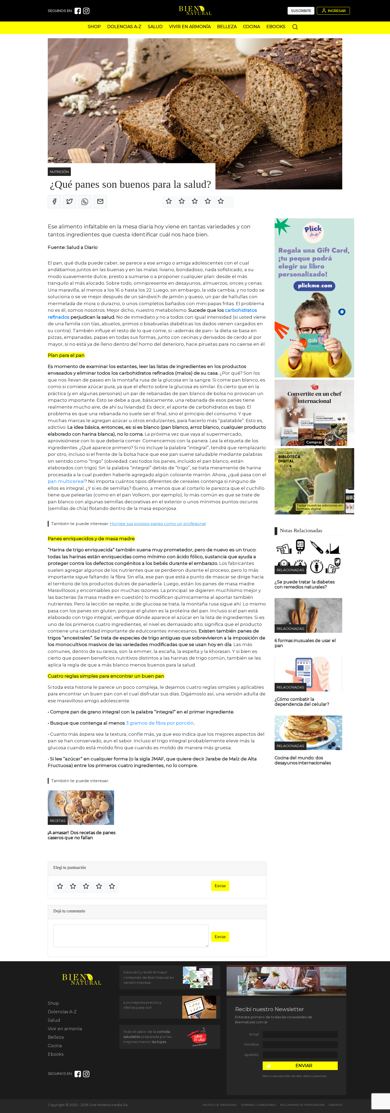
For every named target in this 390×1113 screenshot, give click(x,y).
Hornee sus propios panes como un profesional (158, 523)
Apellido (251, 1055)
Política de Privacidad (220, 1104)
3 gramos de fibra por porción (160, 723)
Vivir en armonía (190, 26)
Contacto (335, 1104)
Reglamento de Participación (302, 1104)
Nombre (251, 1044)
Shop (94, 26)
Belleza (227, 26)
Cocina (251, 26)
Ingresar (336, 11)
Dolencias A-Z (124, 26)
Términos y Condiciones (258, 1104)
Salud (155, 26)
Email (254, 1034)
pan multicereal (66, 481)
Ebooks (275, 26)
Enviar (220, 886)
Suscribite (301, 11)
